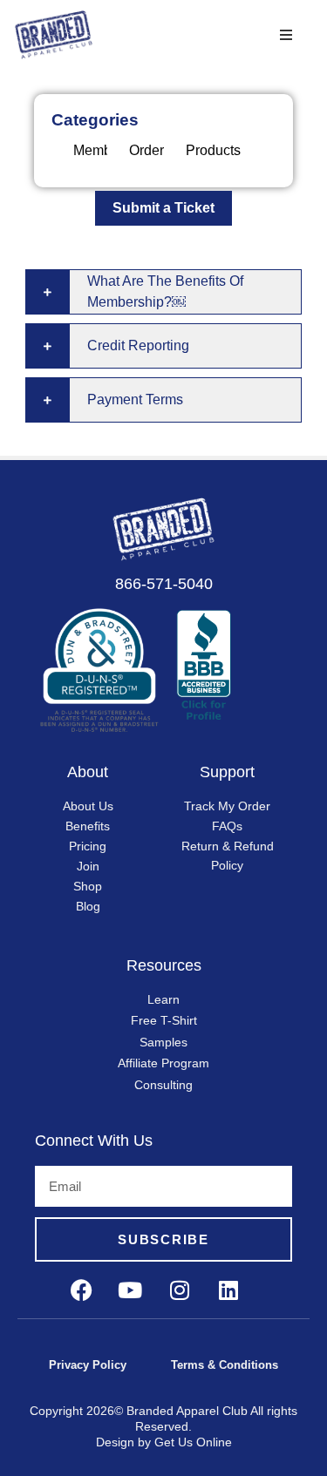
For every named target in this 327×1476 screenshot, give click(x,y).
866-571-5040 (164, 583)
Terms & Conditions (224, 1364)
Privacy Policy (87, 1364)
